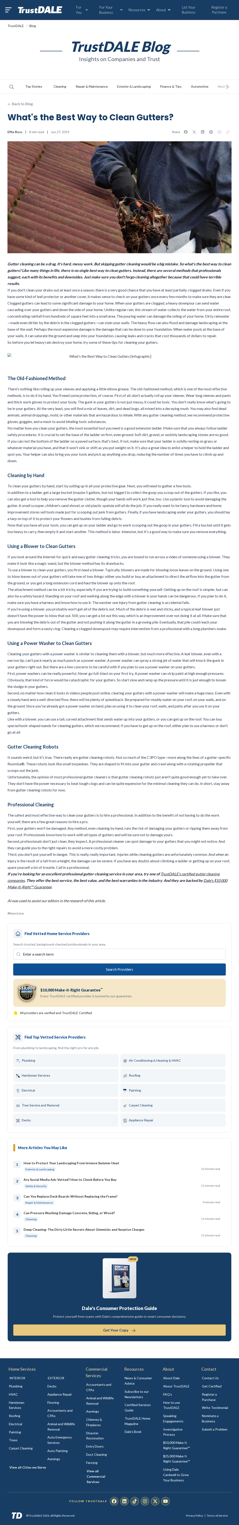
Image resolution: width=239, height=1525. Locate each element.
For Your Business (106, 9)
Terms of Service (217, 1515)
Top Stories (33, 86)
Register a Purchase (219, 9)
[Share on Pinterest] (211, 132)
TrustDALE (16, 26)
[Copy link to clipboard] (228, 132)
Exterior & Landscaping (134, 86)
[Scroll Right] (227, 86)
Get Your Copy (116, 1330)
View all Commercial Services (96, 1476)
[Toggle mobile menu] (8, 10)
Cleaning (59, 86)
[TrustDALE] (40, 10)
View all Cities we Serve (27, 1467)
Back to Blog (22, 103)
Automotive (199, 86)
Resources (136, 9)
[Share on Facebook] (186, 132)
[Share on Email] (219, 132)
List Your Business (188, 9)
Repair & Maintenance (92, 86)
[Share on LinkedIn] (202, 132)
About (161, 9)
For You (79, 9)
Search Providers (119, 969)
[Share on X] (194, 132)
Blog (32, 26)
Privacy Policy (194, 1515)
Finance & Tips (171, 86)
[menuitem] (23, 1386)
